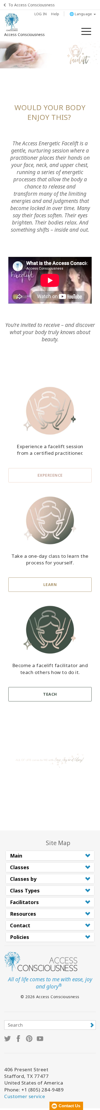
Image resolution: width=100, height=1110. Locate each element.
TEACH (50, 694)
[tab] (50, 855)
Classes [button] (19, 867)
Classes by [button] (23, 879)
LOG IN (40, 13)
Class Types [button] (25, 890)
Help (55, 13)
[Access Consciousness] (11, 22)
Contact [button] (20, 925)
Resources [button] (23, 913)
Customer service (24, 1096)
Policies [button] (19, 937)
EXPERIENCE (50, 475)
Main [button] (16, 855)
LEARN (50, 584)
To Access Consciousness (31, 4)
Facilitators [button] (24, 902)
